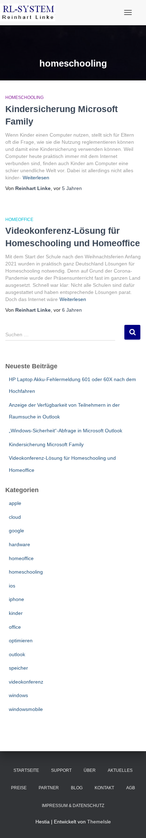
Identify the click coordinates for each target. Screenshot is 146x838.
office (15, 627)
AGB (130, 787)
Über (90, 770)
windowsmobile (26, 709)
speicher (18, 668)
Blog (77, 787)
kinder (16, 613)
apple (15, 503)
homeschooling (24, 97)
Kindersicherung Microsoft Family (46, 444)
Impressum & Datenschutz (73, 805)
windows (18, 695)
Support (61, 770)
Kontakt (104, 787)
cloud (15, 517)
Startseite (26, 770)
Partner (49, 787)
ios (12, 586)
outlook (17, 654)
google (16, 530)
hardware (19, 544)
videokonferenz (26, 682)
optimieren (21, 640)
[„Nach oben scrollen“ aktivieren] (132, 824)
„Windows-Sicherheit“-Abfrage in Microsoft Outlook (65, 430)
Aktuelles (120, 770)
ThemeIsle (99, 821)
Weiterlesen (36, 177)
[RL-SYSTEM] (30, 12)
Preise (19, 787)
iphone (16, 599)
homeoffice (19, 219)
